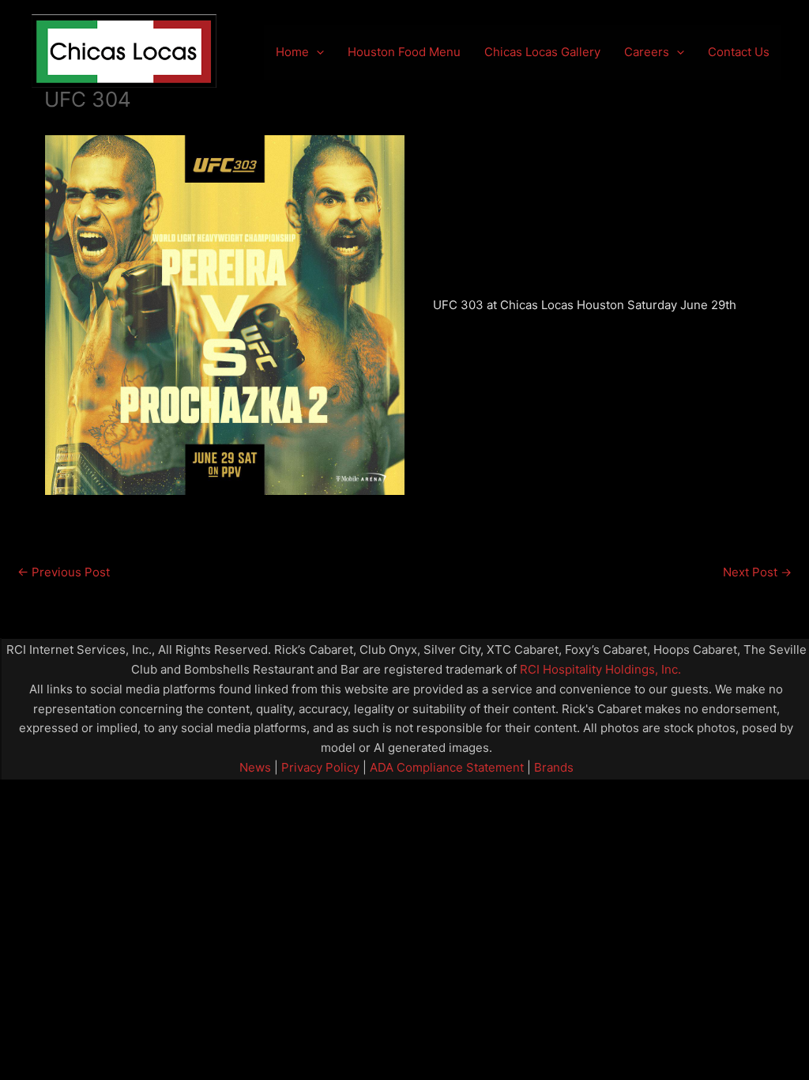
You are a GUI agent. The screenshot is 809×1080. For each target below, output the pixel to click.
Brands (554, 767)
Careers (646, 51)
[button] (316, 52)
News (255, 767)
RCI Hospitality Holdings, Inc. (600, 669)
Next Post (757, 572)
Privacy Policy (318, 767)
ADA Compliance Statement (447, 767)
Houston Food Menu (404, 51)
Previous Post (63, 572)
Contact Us (738, 51)
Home (292, 51)
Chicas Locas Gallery (542, 51)
